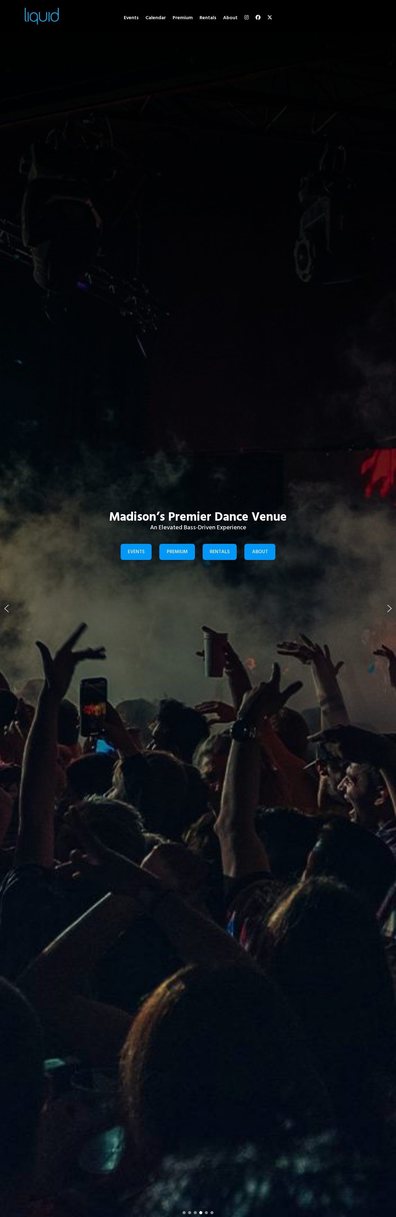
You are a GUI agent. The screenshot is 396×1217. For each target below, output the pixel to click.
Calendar (155, 18)
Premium (183, 18)
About (230, 18)
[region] (198, 608)
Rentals (208, 18)
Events (131, 18)
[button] (6, 608)
